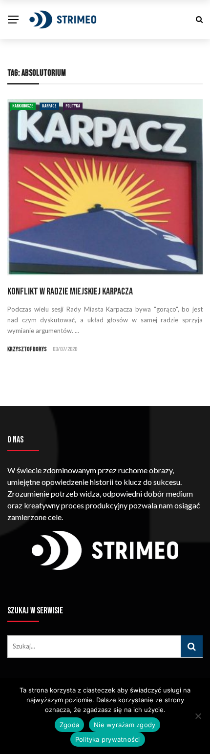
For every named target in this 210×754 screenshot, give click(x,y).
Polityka (72, 106)
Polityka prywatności (107, 739)
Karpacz (49, 106)
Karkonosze (22, 106)
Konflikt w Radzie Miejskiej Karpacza (70, 291)
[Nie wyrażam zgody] (198, 716)
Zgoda (69, 725)
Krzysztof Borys (27, 349)
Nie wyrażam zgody (124, 725)
